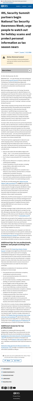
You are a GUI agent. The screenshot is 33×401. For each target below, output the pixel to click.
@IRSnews (25, 320)
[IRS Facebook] (3, 387)
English (17, 52)
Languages (6, 378)
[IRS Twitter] (5, 387)
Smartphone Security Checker (9, 235)
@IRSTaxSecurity (16, 320)
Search (18, 6)
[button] (24, 6)
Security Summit (13, 80)
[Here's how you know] (16, 2)
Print (18, 360)
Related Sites (7, 382)
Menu (29, 6)
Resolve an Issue (8, 375)
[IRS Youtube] (14, 387)
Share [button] (8, 360)
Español (22, 52)
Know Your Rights (8, 372)
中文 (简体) (28, 52)
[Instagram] (8, 387)
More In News (6, 70)
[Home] (4, 6)
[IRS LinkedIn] (11, 387)
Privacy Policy (16, 396)
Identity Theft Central (18, 339)
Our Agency (6, 369)
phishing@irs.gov (23, 216)
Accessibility (16, 398)
